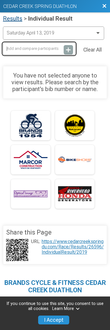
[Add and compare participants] (68, 50)
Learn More (63, 308)
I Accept (53, 320)
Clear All (92, 50)
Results (12, 18)
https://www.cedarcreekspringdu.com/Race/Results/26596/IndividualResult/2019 (73, 247)
